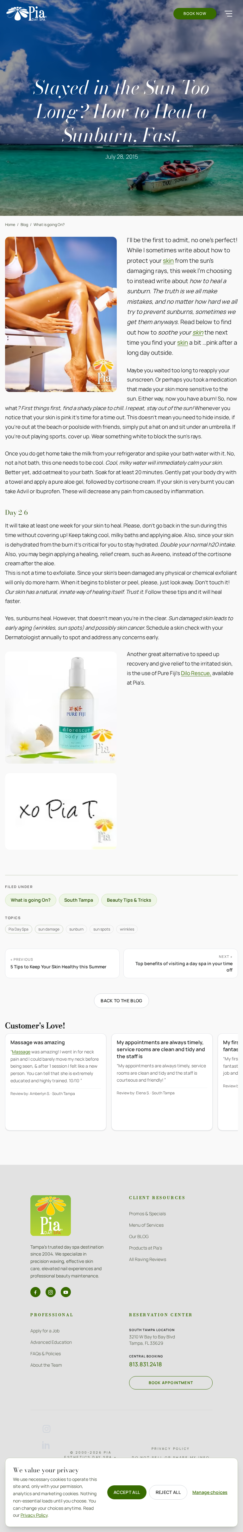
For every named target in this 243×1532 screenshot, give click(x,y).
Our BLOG (139, 1236)
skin (168, 260)
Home (10, 224)
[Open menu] (228, 13)
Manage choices (209, 1492)
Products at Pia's (145, 1248)
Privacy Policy (171, 1448)
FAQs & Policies (45, 1353)
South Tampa (78, 900)
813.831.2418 (145, 1364)
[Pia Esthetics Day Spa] (26, 13)
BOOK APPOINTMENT (171, 1382)
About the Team (46, 1365)
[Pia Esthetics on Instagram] (46, 1429)
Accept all (127, 1492)
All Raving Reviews (147, 1259)
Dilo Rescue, (196, 673)
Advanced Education (51, 1342)
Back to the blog (121, 1001)
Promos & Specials (147, 1213)
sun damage (48, 929)
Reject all (168, 1492)
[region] (121, 1086)
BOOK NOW (195, 13)
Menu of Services (146, 1225)
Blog (24, 224)
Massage (21, 1052)
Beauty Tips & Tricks (129, 900)
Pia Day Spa (18, 929)
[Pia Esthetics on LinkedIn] (46, 1445)
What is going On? (49, 224)
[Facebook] (35, 1292)
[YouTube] (66, 1292)
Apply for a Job (44, 1331)
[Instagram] (51, 1292)
